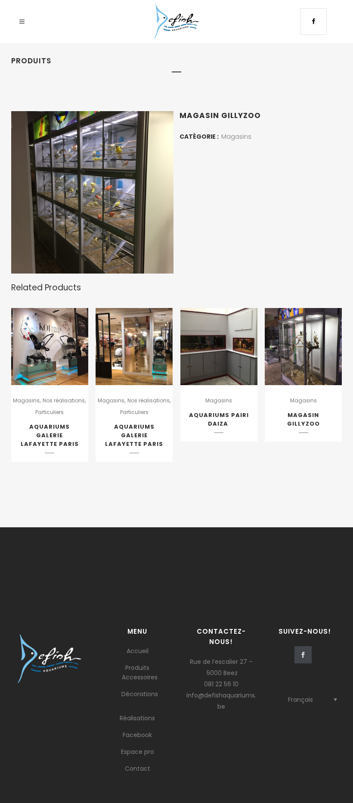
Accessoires (140, 677)
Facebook (137, 735)
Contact (137, 768)
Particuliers (49, 412)
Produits (137, 667)
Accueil (138, 651)
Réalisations (137, 718)
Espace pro (137, 751)
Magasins (236, 136)
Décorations (139, 694)
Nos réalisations (64, 400)
